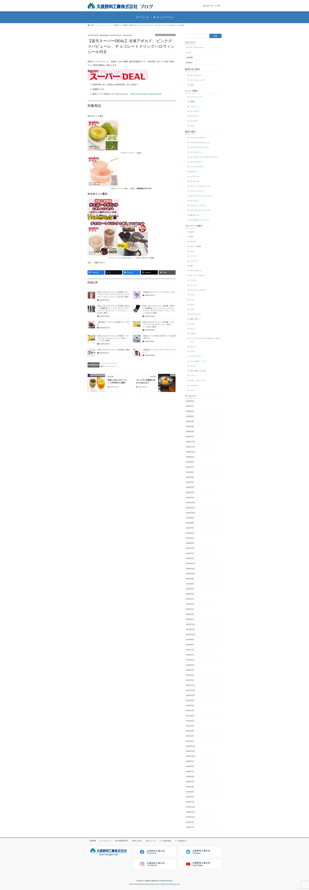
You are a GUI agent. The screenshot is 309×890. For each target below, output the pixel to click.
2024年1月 (190, 558)
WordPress (141, 884)
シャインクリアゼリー (198, 137)
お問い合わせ (137, 841)
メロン (192, 324)
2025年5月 (190, 477)
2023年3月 (190, 609)
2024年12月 (190, 503)
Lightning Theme (153, 884)
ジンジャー (194, 285)
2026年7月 (190, 406)
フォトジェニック (196, 97)
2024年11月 (190, 508)
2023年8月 (190, 584)
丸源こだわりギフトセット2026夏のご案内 (113, 350)
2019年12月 (190, 807)
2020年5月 (190, 782)
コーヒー (193, 376)
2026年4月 (190, 421)
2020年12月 (190, 746)
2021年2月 (190, 736)
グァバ (192, 300)
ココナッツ (194, 261)
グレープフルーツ (196, 270)
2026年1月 (190, 437)
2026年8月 (190, 401)
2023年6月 (190, 594)
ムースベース (194, 176)
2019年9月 (190, 822)
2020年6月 (190, 777)
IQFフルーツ (194, 215)
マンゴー (193, 366)
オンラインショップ (109, 366)
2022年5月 (190, 660)
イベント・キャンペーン (165, 35)
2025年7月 (190, 467)
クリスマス (194, 121)
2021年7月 (190, 710)
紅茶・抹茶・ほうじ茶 (198, 371)
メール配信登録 (165, 841)
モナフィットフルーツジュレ (200, 186)
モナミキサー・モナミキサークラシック (204, 157)
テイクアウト (194, 116)
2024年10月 (190, 513)
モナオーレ (194, 171)
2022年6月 (190, 655)
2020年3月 (190, 792)
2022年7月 (190, 650)
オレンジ (193, 346)
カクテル (193, 241)
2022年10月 (190, 634)
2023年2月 (190, 614)
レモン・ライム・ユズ (198, 380)
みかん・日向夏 (195, 246)
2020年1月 (190, 802)
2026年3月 (190, 426)
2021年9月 (190, 700)
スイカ (192, 295)
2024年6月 (190, 533)
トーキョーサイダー (197, 167)
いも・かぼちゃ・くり (198, 361)
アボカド (193, 333)
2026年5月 (190, 416)
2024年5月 (190, 538)
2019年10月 (190, 817)
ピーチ (192, 351)
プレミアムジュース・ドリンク (201, 196)
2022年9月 (190, 640)
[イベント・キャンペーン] (96, 383)
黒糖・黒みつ (194, 319)
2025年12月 (190, 442)
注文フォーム (151, 841)
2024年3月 (190, 548)
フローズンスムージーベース (200, 210)
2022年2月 (190, 675)
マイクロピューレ (196, 152)
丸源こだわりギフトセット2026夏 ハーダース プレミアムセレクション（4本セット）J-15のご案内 (158, 324)
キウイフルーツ (195, 314)
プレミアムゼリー (196, 162)
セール (192, 126)
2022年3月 (190, 670)
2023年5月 (190, 599)
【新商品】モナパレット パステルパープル (158, 292)
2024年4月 (190, 543)
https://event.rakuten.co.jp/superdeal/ (146, 94)
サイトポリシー (105, 841)
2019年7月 (190, 827)
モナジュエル (194, 181)
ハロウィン (194, 106)
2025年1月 (190, 498)
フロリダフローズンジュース (200, 142)
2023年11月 (190, 569)
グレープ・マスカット (198, 275)
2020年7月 (190, 771)
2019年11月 (190, 812)
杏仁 (191, 266)
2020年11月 (190, 751)
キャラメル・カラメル (198, 290)
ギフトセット (194, 201)
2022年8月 (190, 645)
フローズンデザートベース (199, 147)
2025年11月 (190, 447)
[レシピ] (167, 383)
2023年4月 (190, 604)
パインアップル (195, 356)
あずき (192, 232)
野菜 (191, 237)
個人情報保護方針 (121, 841)
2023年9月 (190, 579)
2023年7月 (190, 589)
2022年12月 (190, 624)
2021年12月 (190, 685)
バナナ (192, 309)
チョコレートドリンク (198, 205)
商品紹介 (189, 63)
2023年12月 (190, 563)
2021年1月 (190, 741)
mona (192, 85)
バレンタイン (194, 111)
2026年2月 (190, 431)
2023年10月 (190, 574)
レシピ (188, 52)
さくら (192, 304)
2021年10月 (190, 695)
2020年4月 (190, 787)
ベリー (192, 390)
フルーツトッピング (197, 191)
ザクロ (192, 251)
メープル (193, 256)
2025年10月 (190, 452)
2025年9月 (190, 457)
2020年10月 (190, 756)
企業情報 (189, 57)
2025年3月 (190, 487)
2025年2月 (190, 492)
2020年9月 (190, 761)
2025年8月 (190, 462)
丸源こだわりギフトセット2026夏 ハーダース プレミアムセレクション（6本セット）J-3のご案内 (113, 338)
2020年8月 (190, 766)
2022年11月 (190, 629)
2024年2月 (190, 553)
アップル (193, 280)
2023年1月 (190, 619)
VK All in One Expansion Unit (170, 884)
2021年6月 (190, 716)
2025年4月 (190, 482)
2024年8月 (190, 523)
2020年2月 (190, 797)
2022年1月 (190, 680)
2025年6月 (190, 472)
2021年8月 (190, 705)
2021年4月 (190, 726)
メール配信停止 (180, 841)
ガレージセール (195, 75)
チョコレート (194, 385)
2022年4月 (190, 665)
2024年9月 (190, 518)
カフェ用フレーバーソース (199, 220)
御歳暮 (192, 101)
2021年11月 (190, 690)
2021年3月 (190, 731)
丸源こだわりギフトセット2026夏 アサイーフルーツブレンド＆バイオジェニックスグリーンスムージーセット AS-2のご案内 (113, 294)
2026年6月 (190, 411)
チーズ (192, 329)
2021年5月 (190, 721)
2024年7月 (190, 528)
